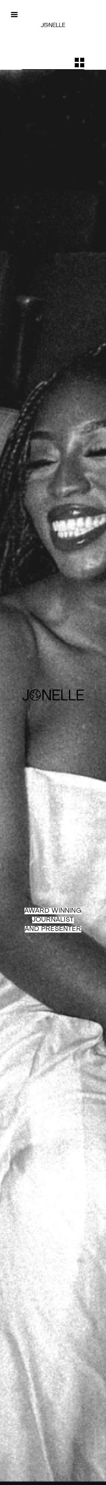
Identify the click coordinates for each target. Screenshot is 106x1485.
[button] (14, 14)
